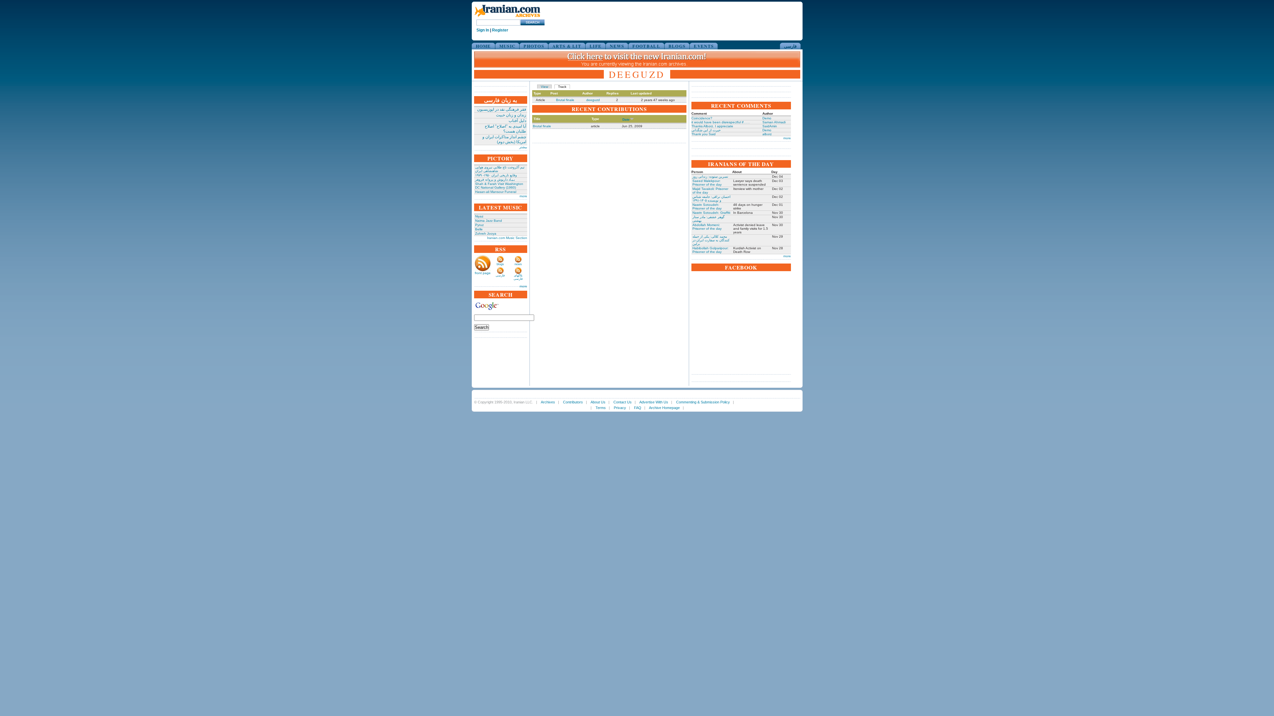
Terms (601, 408)
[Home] (507, 17)
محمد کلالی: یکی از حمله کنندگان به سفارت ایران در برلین (711, 240)
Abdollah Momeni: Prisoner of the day (707, 226)
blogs (500, 264)
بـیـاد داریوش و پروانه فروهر (495, 179)
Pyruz (479, 225)
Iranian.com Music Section (507, 238)
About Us (598, 402)
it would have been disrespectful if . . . (720, 122)
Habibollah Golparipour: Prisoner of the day (710, 250)
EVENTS (704, 46)
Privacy (620, 408)
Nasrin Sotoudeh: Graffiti (711, 212)
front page (483, 273)
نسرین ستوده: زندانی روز (710, 176)
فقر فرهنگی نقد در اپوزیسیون (501, 109)
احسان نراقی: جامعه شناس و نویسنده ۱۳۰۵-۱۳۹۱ (711, 198)
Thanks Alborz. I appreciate (712, 126)
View (544, 87)
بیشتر (523, 147)
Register (500, 30)
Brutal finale (565, 100)
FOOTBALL (646, 46)
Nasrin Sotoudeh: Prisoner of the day (707, 206)
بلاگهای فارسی (518, 277)
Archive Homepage (664, 408)
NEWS (617, 46)
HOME (483, 46)
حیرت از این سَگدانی (706, 130)
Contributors (573, 402)
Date (626, 119)
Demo (766, 118)
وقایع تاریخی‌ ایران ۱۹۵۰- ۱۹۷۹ (496, 175)
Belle (479, 229)
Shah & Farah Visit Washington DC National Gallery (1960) (499, 185)
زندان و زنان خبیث (511, 115)
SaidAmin (769, 126)
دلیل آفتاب (517, 120)
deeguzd (593, 100)
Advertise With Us (653, 402)
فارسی (790, 46)
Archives (548, 402)
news (518, 264)
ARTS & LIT (566, 46)
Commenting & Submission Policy (703, 402)
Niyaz (479, 216)
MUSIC (507, 46)
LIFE (596, 46)
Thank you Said (703, 134)
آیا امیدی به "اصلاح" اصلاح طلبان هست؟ (505, 129)
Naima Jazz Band (488, 220)
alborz (767, 134)
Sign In (482, 30)
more (523, 196)
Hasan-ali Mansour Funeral (495, 192)
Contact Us (622, 402)
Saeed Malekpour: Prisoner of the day (707, 182)
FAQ (637, 408)
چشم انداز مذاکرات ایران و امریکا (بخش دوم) (504, 139)
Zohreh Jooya (485, 233)
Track (562, 87)
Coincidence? (701, 118)
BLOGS (677, 46)
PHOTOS (534, 46)
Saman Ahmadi (774, 122)
